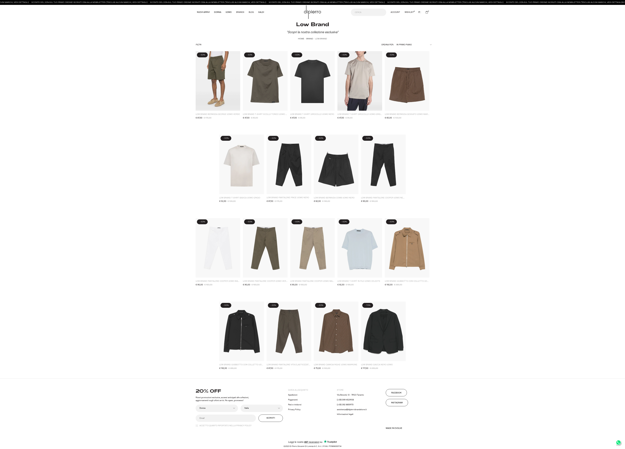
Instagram (397, 403)
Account (395, 12)
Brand (309, 39)
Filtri (198, 45)
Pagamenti (293, 400)
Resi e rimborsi (294, 404)
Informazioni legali (345, 414)
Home (301, 39)
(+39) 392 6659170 (345, 404)
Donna (217, 12)
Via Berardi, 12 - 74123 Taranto (350, 395)
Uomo (229, 12)
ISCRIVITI (270, 418)
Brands (240, 12)
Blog (251, 12)
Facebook (396, 393)
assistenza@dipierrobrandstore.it (352, 409)
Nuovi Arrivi (203, 12)
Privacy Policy (294, 409)
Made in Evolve (394, 428)
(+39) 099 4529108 (345, 400)
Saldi (261, 12)
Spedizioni (292, 395)
